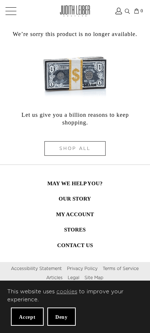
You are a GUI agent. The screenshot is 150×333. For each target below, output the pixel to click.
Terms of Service (121, 268)
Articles (54, 277)
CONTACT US (75, 245)
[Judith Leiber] (75, 11)
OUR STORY (75, 199)
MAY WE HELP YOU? (75, 183)
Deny (61, 317)
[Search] (127, 10)
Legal (73, 277)
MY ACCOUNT (75, 214)
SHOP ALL (75, 148)
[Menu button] (9, 11)
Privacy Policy (82, 268)
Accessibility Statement (36, 268)
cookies (66, 291)
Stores (75, 230)
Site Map (93, 277)
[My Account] (118, 11)
